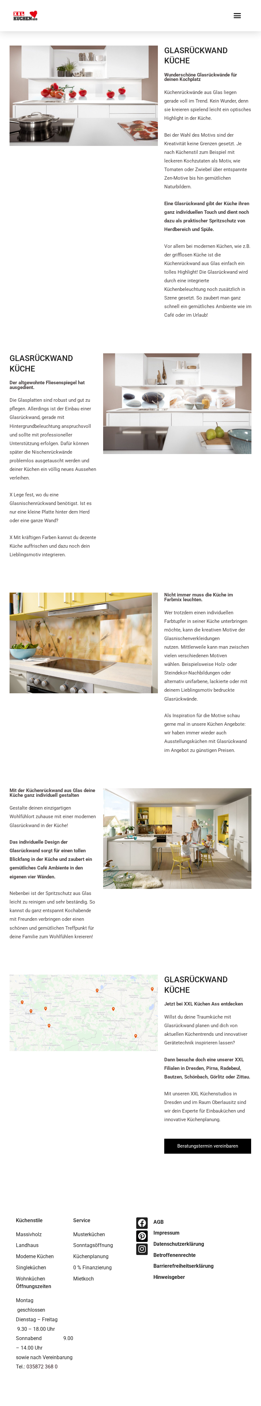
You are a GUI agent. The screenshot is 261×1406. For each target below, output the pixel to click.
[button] (237, 16)
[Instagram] (142, 1249)
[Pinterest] (142, 1236)
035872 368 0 (42, 1367)
